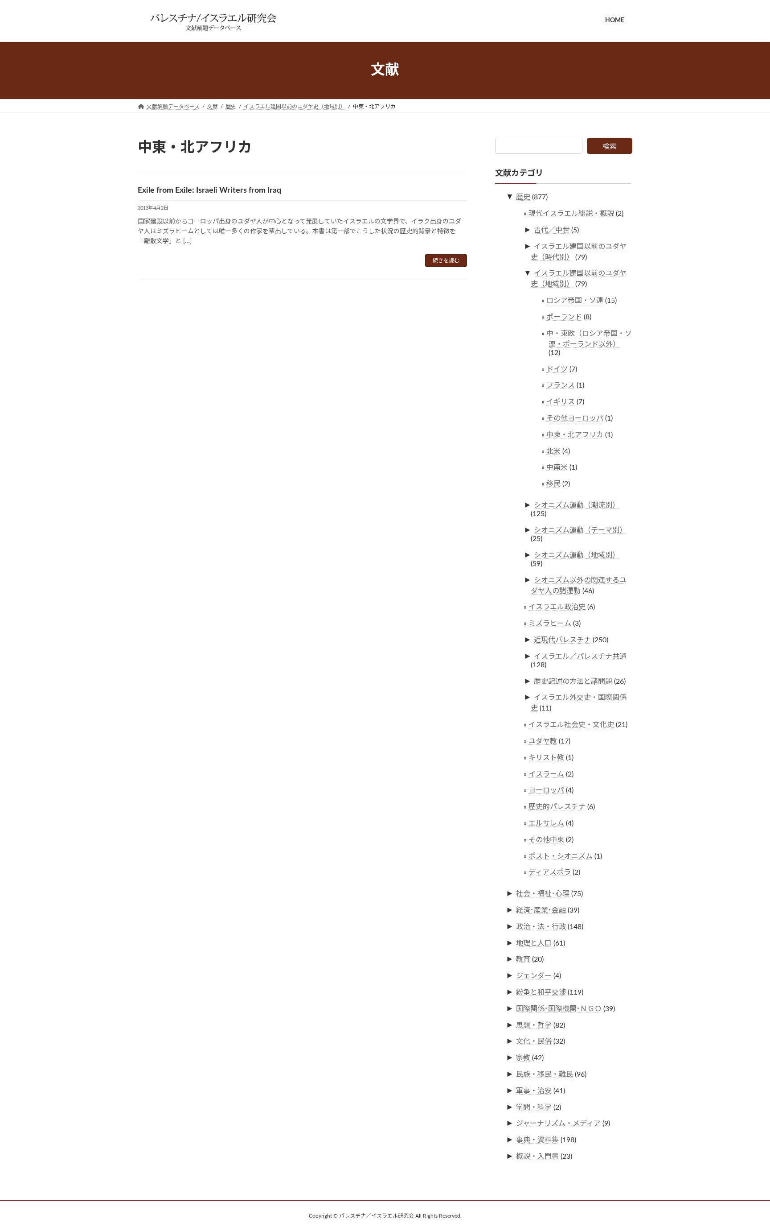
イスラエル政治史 (557, 607)
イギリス (560, 401)
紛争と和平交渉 (541, 992)
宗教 (523, 1058)
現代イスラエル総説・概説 (571, 213)
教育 (523, 959)
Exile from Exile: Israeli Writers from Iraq (209, 190)
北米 (553, 450)
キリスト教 (546, 757)
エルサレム (546, 823)
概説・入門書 (537, 1156)
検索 (609, 146)
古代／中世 (551, 229)
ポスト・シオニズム (560, 855)
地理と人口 (534, 942)
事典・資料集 (537, 1140)
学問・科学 (534, 1107)
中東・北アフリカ (574, 434)
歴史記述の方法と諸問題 (573, 681)
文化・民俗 (534, 1041)
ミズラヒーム (549, 623)
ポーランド (564, 317)
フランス (560, 385)
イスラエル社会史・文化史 (571, 724)
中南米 (557, 467)
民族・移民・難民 (544, 1074)
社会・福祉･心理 (542, 893)
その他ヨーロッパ (574, 418)
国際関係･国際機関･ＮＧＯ (559, 1008)
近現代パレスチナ (562, 640)
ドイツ (557, 368)
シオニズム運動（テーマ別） (580, 530)
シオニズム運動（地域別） (576, 554)
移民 (553, 483)
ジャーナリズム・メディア (558, 1123)
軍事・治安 (534, 1090)
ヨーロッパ (546, 790)
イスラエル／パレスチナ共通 (580, 656)
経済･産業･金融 (541, 910)
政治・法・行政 (541, 926)
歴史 (523, 197)
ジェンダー (534, 975)
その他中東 (546, 839)
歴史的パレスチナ (557, 806)
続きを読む (446, 260)
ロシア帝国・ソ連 (574, 300)
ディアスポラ (549, 872)
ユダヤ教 (542, 741)
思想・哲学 (534, 1025)
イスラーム (546, 773)
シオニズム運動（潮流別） (576, 505)
